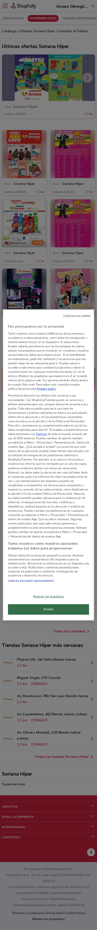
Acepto (48, 609)
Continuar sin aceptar (77, 315)
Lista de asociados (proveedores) (31, 581)
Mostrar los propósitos (48, 596)
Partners (41, 434)
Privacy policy (46, 389)
